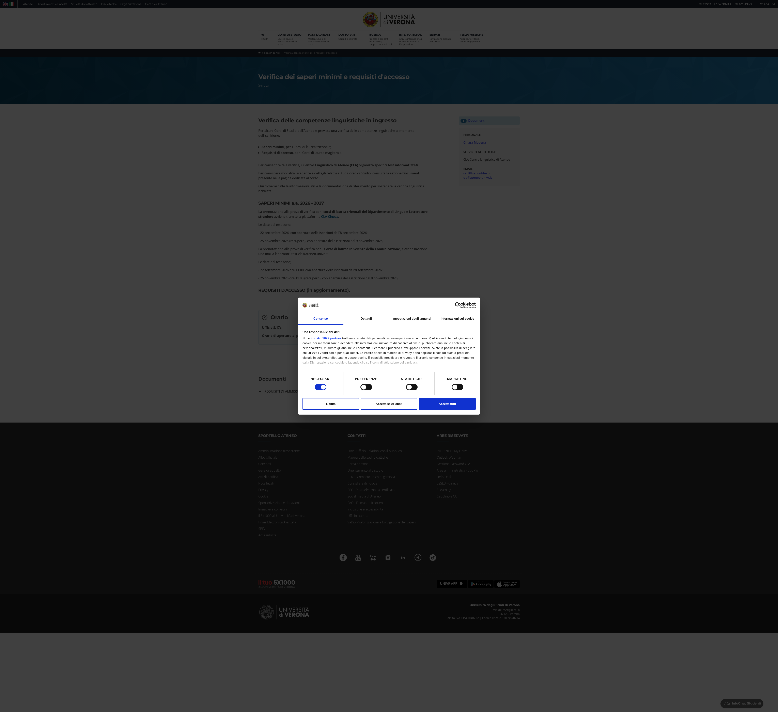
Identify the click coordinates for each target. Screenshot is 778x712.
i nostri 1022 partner (326, 338)
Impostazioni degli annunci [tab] (411, 318)
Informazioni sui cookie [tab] (457, 318)
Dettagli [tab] (366, 318)
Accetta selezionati (389, 404)
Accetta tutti (447, 404)
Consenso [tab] (320, 318)
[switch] (366, 387)
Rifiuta (331, 404)
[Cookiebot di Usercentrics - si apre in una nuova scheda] (458, 305)
